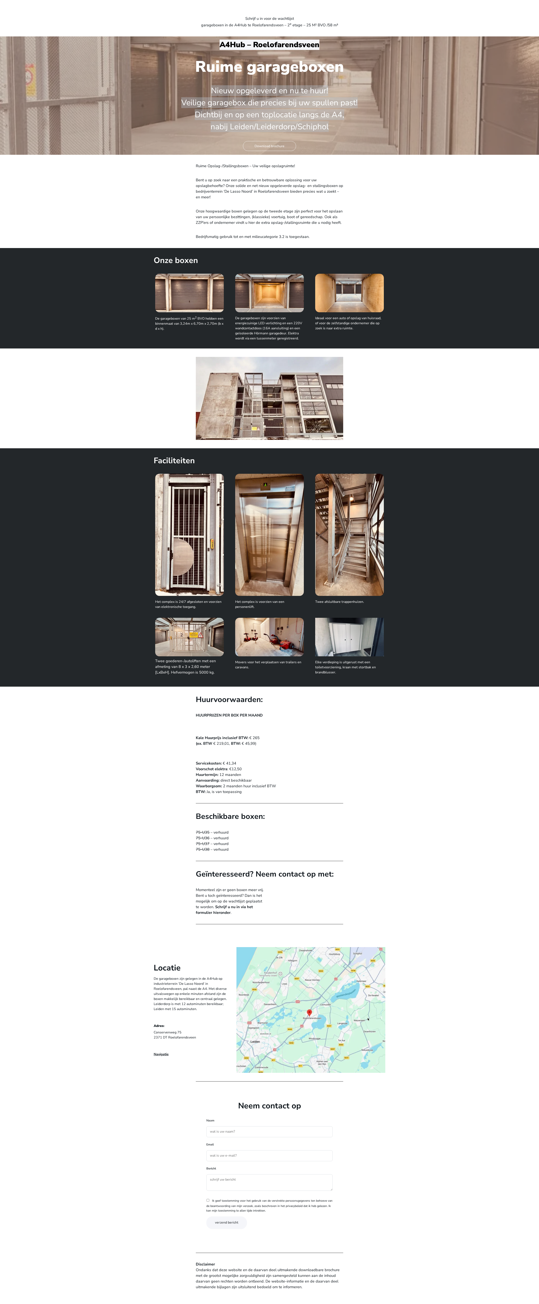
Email (210, 1145)
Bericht (211, 1169)
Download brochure (269, 146)
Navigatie (161, 1054)
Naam (210, 1120)
